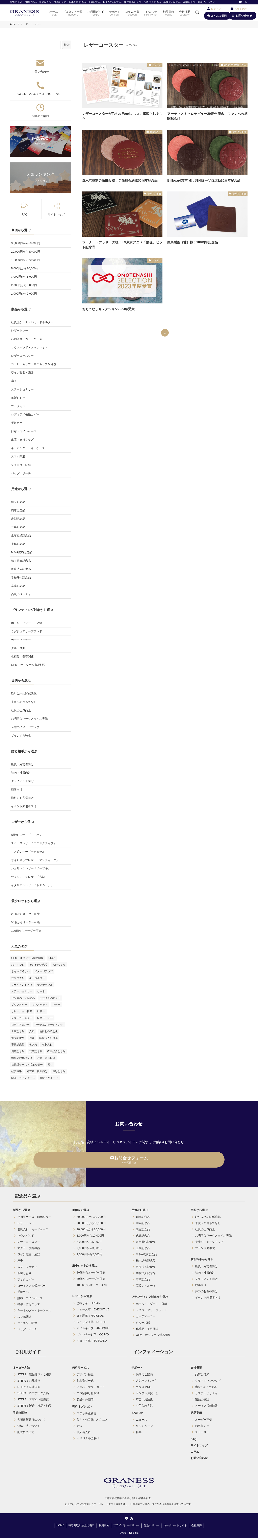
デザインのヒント (50, 998)
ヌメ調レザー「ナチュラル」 (29, 851)
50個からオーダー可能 (25, 922)
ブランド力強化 (21, 735)
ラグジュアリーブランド (26, 631)
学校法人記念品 (21, 577)
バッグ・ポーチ (21, 473)
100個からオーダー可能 (26, 930)
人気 (31, 1031)
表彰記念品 (18, 518)
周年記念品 (18, 510)
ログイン (216, 8)
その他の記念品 (38, 964)
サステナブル (45, 984)
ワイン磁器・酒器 (22, 372)
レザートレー (19, 330)
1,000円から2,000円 (24, 293)
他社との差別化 (48, 1031)
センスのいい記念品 (23, 998)
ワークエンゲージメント (48, 1024)
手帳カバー (18, 422)
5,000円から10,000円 (24, 268)
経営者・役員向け (37, 1071)
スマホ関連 (18, 456)
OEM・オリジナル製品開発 (28, 664)
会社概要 (196, 1525)
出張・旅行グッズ (22, 439)
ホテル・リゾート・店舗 (26, 622)
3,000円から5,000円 (24, 276)
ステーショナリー (22, 389)
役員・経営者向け (22, 764)
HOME (60, 1525)
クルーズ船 (18, 648)
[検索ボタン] (197, 12)
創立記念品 (18, 502)
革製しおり (18, 397)
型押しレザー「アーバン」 (28, 834)
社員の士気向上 (21, 710)
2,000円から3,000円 (24, 285)
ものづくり (59, 964)
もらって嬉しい (20, 971)
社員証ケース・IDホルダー (27, 1064)
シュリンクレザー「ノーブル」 (31, 868)
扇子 (14, 381)
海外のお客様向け (22, 797)
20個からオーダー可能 (25, 914)
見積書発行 (240, 8)
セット (41, 991)
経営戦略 (16, 1071)
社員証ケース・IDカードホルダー (32, 322)
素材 (50, 1064)
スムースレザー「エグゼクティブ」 (33, 843)
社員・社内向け (46, 1057)
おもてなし (17, 964)
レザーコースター (22, 355)
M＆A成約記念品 (21, 552)
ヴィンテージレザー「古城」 (29, 876)
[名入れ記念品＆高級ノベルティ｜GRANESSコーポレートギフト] (24, 13)
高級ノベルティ (21, 594)
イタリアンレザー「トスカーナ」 (32, 885)
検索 (67, 44)
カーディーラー (21, 639)
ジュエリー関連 (21, 464)
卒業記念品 (18, 586)
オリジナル (17, 978)
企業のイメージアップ (25, 727)
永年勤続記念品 (21, 535)
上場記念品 (18, 544)
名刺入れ (47, 1044)
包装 (31, 1037)
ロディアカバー (20, 1024)
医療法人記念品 (21, 569)
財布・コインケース (23, 431)
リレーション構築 (21, 1011)
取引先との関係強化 (23, 693)
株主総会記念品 (21, 560)
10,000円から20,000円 (25, 259)
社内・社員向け (21, 772)
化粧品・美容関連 (22, 656)
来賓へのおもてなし (23, 702)
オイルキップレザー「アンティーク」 (35, 860)
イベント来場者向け (23, 806)
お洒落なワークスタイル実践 (29, 718)
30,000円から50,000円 (25, 243)
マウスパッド (40, 1004)
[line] (240, 2)
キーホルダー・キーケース (28, 448)
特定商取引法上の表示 (81, 1525)
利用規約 (104, 1525)
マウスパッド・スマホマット (29, 347)
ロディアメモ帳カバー (25, 414)
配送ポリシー (151, 1525)
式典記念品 (18, 527)
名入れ (33, 1044)
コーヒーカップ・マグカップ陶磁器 (33, 364)
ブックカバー (19, 406)
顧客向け (16, 789)
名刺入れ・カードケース (26, 339)
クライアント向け (22, 781)
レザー (41, 1011)
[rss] (245, 2)
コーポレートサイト (175, 1525)
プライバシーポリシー (126, 1525)
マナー (56, 1004)
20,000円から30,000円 (25, 251)
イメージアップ (43, 971)
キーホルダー (37, 978)
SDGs (51, 958)
